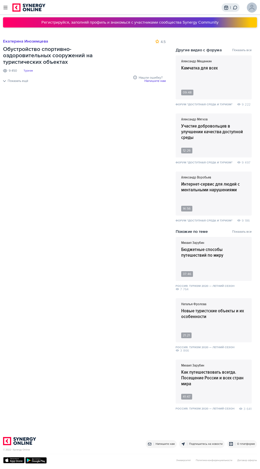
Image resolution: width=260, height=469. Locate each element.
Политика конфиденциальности (214, 460)
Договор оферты (247, 460)
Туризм (28, 70)
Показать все (242, 50)
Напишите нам (155, 81)
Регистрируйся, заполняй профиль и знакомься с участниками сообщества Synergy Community (130, 22)
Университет (183, 460)
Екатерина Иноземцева (25, 41)
